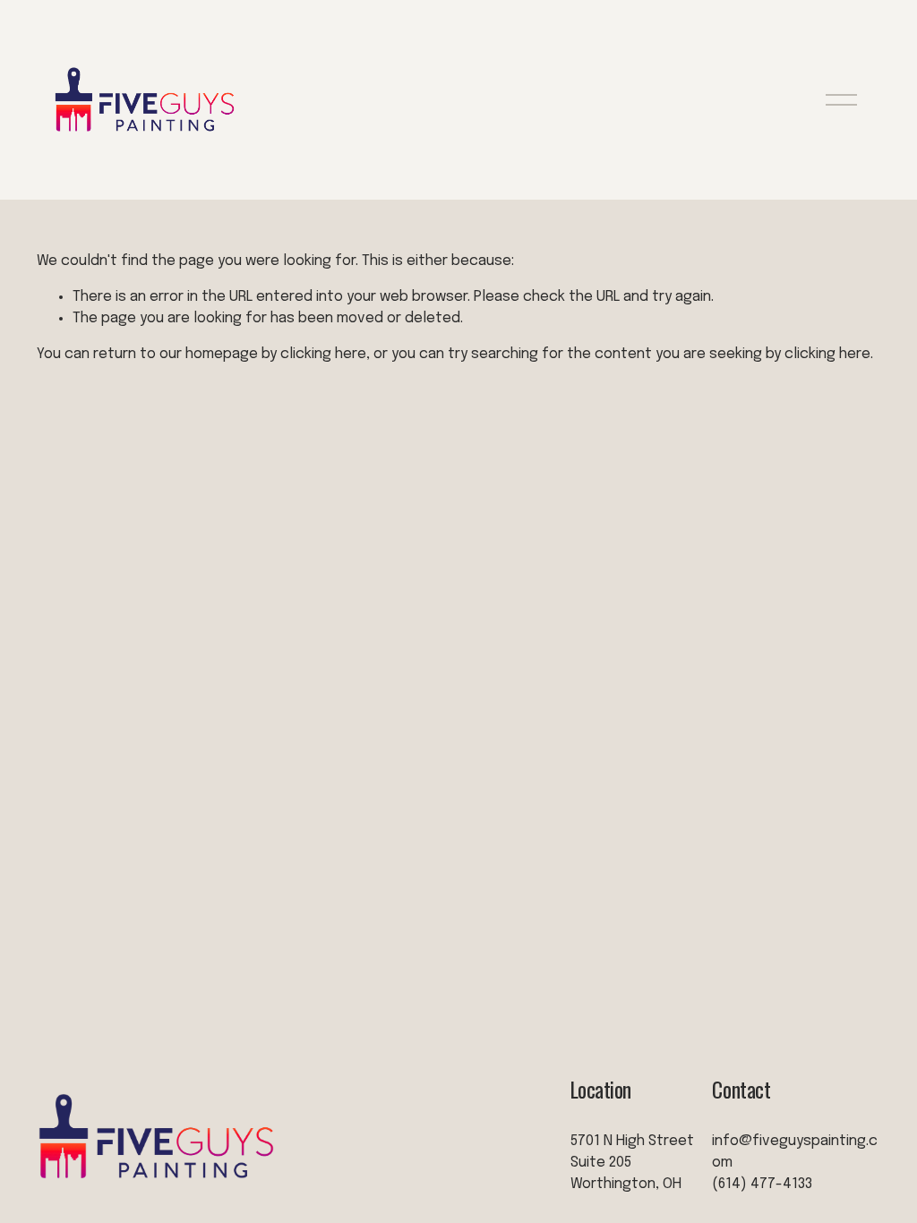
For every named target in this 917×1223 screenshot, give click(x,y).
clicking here (323, 354)
